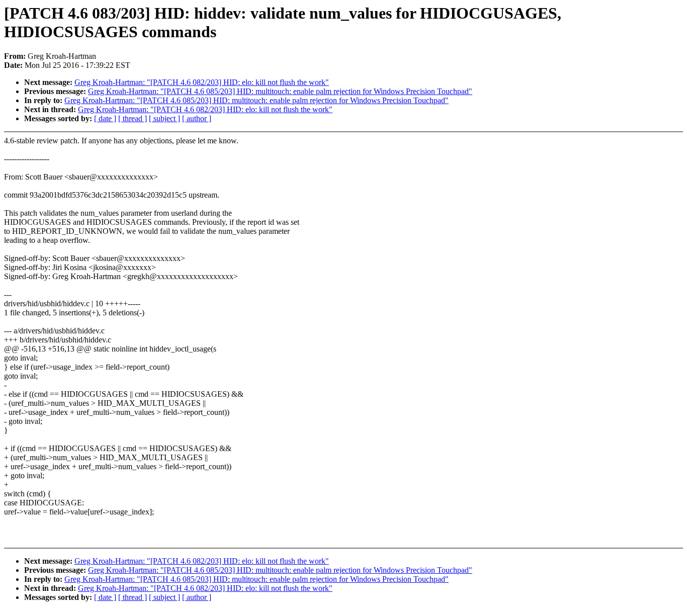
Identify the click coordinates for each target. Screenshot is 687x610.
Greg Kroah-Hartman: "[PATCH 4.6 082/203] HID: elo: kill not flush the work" (201, 82)
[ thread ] (132, 118)
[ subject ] (164, 118)
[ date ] (105, 118)
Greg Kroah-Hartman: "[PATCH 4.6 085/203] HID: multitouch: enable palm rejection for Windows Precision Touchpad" (280, 91)
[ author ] (196, 118)
